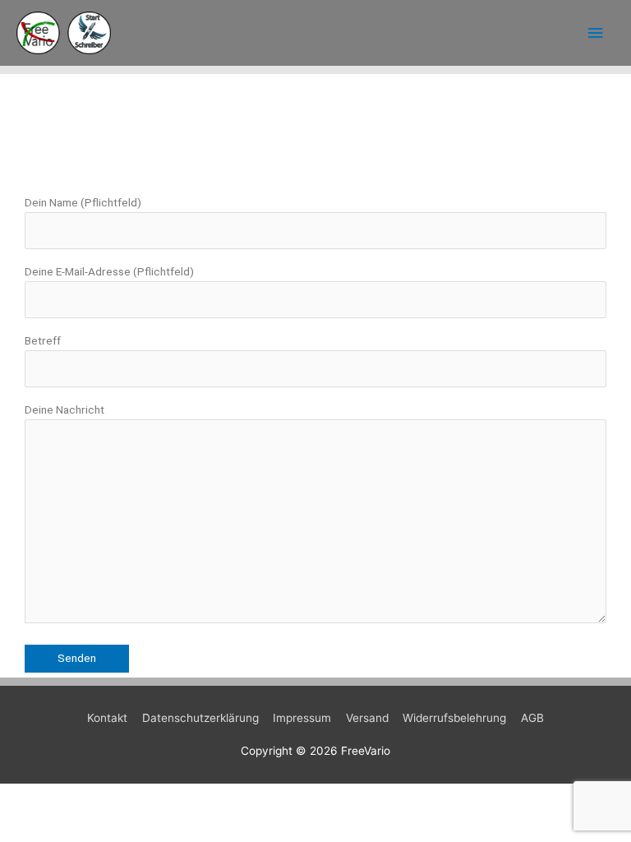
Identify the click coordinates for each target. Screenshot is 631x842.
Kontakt (107, 717)
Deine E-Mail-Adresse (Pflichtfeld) (109, 271)
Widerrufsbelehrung (454, 717)
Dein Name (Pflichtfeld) (83, 202)
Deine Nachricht (64, 409)
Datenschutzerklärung (200, 717)
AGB (532, 717)
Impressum (302, 717)
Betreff (43, 340)
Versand (367, 717)
